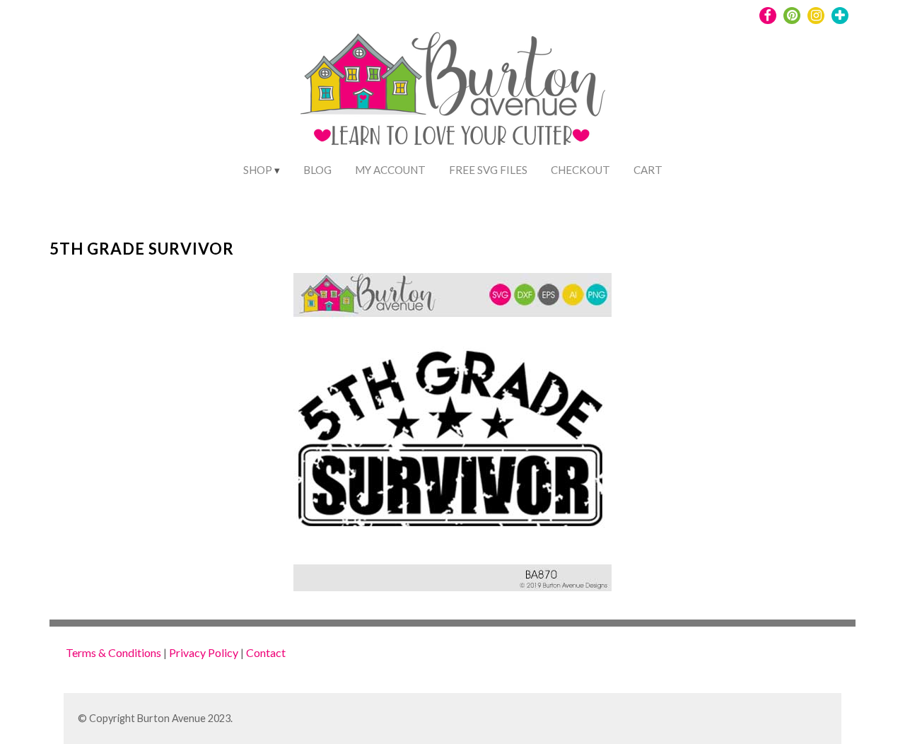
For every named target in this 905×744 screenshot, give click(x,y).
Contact (266, 652)
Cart (648, 169)
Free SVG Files (488, 169)
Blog (317, 169)
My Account (390, 169)
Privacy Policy (203, 652)
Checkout (580, 169)
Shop (257, 169)
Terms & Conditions (113, 652)
